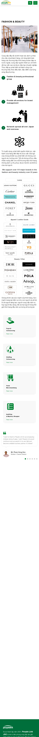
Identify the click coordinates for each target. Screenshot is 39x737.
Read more (9, 334)
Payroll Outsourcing (10, 329)
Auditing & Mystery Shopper (13, 415)
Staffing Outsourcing (10, 358)
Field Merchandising (11, 387)
